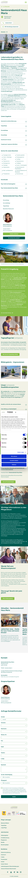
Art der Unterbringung (6, 774)
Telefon (3, 752)
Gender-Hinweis (4, 864)
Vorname (3, 722)
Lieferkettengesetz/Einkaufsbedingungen (10, 866)
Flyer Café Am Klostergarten (8, 184)
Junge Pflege (4, 827)
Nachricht (3, 764)
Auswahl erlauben (14, 460)
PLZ (2, 740)
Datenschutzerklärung (6, 852)
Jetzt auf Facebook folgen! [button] (8, 481)
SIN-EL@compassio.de (7, 230)
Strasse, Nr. (4, 734)
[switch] (25, 439)
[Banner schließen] (21, 412)
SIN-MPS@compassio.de (6, 672)
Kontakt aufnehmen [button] (14, 233)
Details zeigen (21, 452)
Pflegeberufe (4, 840)
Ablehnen (14, 464)
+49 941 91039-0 (8, 22)
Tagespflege (3, 825)
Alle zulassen (14, 456)
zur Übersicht (6, 6)
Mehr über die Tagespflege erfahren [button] (10, 354)
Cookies (2, 857)
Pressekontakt (4, 859)
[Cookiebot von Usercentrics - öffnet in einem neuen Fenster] (9, 412)
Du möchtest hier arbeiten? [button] (14, 237)
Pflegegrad (4, 780)
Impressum (3, 854)
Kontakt (2, 861)
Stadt (2, 746)
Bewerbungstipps (5, 844)
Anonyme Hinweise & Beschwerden (8, 868)
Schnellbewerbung (5, 837)
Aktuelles (3, 32)
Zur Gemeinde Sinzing (6, 312)
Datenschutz (17, 793)
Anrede (3, 716)
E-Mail (3, 758)
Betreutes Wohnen (5, 823)
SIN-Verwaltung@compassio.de (11, 26)
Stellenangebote (4, 835)
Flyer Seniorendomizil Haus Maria (9, 188)
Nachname (4, 728)
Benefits (2, 842)
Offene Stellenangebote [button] (8, 598)
